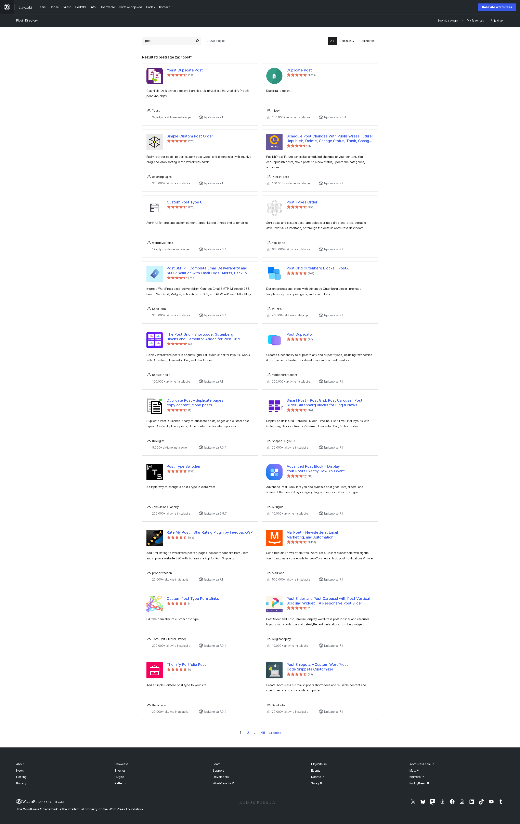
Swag (316, 783)
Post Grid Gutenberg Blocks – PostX (318, 268)
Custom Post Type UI (185, 202)
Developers (221, 777)
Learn (216, 764)
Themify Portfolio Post (186, 664)
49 (263, 733)
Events (315, 770)
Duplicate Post (299, 70)
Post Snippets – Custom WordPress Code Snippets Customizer (318, 666)
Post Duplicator (300, 334)
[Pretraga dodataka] (197, 41)
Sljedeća (275, 732)
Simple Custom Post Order (190, 136)
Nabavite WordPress (497, 7)
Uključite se (319, 764)
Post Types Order (302, 202)
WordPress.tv (223, 783)
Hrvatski (60, 802)
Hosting (21, 777)
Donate (318, 777)
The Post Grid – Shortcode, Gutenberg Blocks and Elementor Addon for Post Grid (203, 336)
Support (218, 770)
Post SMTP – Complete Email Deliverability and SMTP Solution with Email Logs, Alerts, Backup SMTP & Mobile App (207, 270)
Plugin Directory (27, 20)
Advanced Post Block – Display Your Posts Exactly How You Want (316, 468)
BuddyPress (419, 783)
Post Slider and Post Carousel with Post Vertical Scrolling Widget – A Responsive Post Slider (328, 600)
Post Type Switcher (184, 466)
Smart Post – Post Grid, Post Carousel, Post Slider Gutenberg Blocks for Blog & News (324, 402)
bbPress (417, 777)
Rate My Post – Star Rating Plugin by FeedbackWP (210, 532)
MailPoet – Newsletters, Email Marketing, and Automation (312, 534)
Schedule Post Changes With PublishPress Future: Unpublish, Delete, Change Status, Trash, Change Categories (330, 138)
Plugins (119, 777)
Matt (414, 770)
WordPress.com (422, 764)
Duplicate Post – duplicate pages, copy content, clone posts (195, 402)
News (20, 770)
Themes (120, 770)
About (20, 764)
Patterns (120, 783)
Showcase (122, 764)
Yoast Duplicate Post (185, 70)
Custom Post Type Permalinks (193, 598)
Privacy (21, 783)
